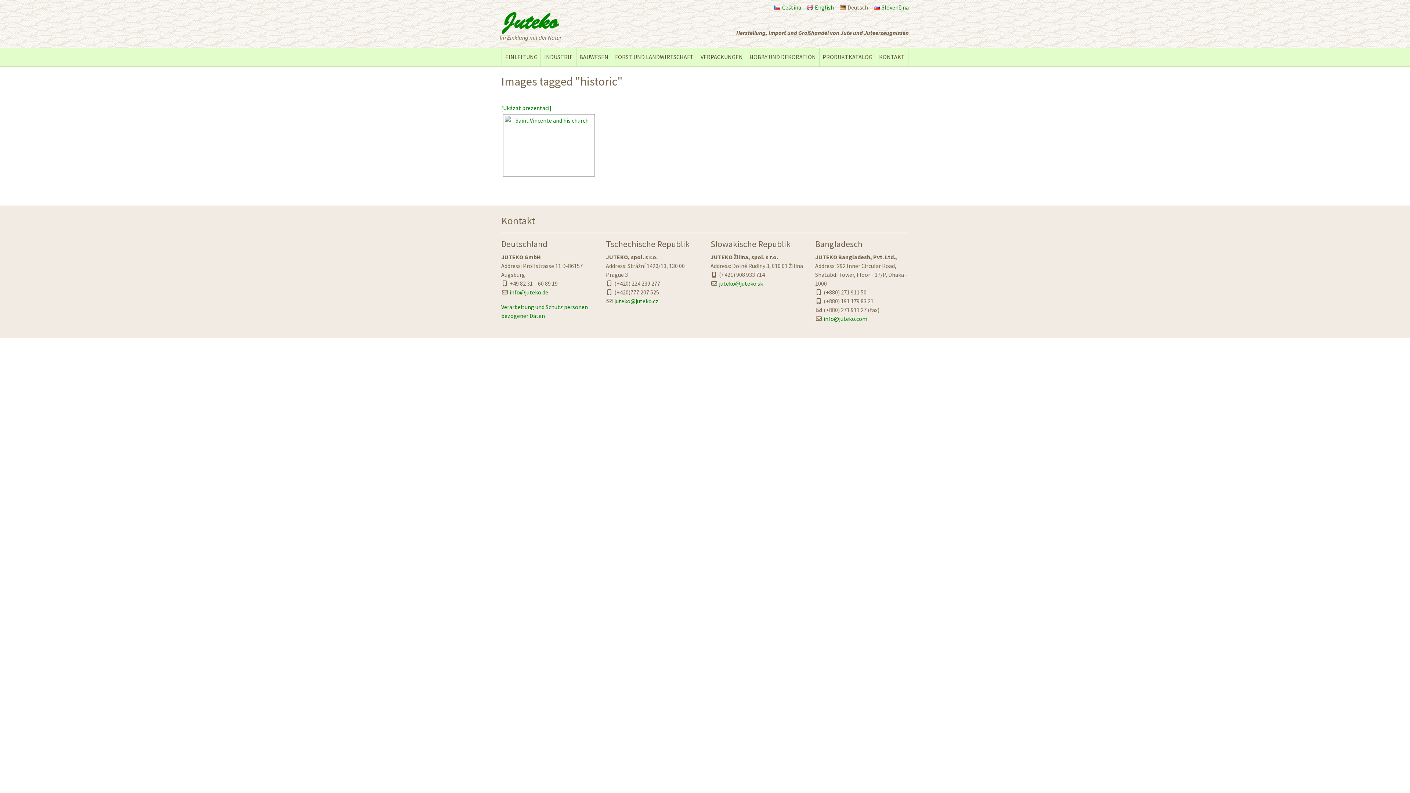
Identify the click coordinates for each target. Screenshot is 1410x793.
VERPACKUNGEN (722, 57)
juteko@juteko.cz (636, 301)
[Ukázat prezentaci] (526, 108)
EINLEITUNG (521, 57)
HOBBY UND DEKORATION (782, 57)
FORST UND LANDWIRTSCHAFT (654, 57)
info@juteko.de (529, 292)
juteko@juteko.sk (741, 283)
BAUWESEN (593, 57)
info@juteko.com (845, 318)
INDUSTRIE (558, 57)
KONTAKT (892, 57)
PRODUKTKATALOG (847, 57)
